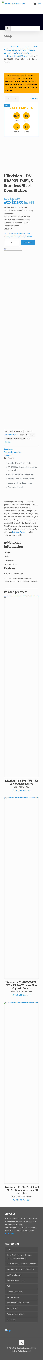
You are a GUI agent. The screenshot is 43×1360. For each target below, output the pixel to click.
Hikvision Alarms (18, 532)
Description (8, 449)
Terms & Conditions (14, 1292)
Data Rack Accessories (16, 1280)
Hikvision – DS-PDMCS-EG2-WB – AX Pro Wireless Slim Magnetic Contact (21, 985)
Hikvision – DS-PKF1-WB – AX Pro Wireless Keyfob (21, 782)
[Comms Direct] (13, 4)
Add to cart (27, 243)
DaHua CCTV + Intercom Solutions (20, 1269)
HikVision (8, 439)
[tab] (21, 449)
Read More (9, 1233)
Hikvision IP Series (20, 56)
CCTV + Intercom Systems (21, 47)
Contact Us (11, 1319)
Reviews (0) (8, 455)
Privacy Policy (12, 1308)
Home (6, 47)
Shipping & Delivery (14, 1297)
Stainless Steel (19, 439)
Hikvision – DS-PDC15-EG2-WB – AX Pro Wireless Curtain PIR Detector (21, 1190)
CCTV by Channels (14, 1275)
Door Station (30, 435)
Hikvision (7, 442)
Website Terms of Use (15, 1314)
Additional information (12, 452)
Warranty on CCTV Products (18, 1303)
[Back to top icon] (21, 1342)
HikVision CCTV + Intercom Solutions (21, 1264)
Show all (34, 99)
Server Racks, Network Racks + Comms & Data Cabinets (19, 1256)
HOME (9, 1250)
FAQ (8, 1286)
